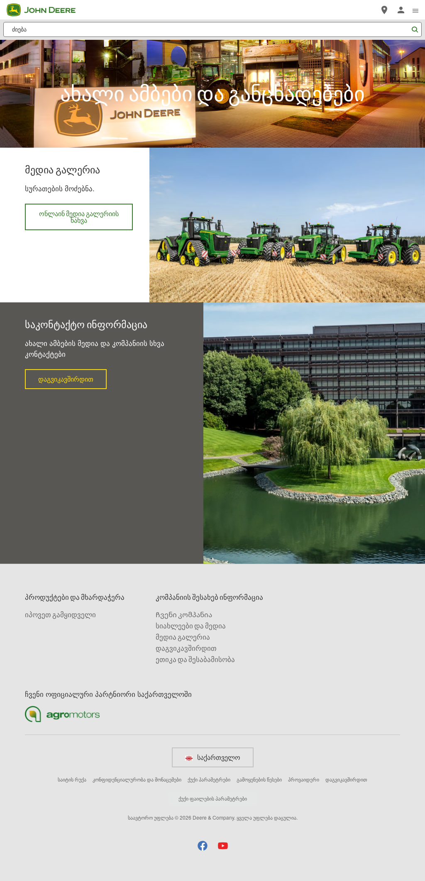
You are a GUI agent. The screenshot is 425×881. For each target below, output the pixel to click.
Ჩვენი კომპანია (184, 614)
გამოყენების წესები (259, 779)
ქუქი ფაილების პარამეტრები (212, 798)
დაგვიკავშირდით (72, 382)
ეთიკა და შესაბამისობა (195, 659)
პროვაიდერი (303, 779)
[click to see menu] (415, 10)
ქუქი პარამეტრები (209, 779)
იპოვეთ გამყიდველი (60, 614)
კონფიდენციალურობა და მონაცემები (137, 779)
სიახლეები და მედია (191, 625)
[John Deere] (46, 10)
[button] (203, 845)
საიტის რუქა (72, 779)
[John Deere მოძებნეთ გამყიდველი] (384, 10)
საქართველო (218, 757)
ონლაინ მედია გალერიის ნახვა (79, 219)
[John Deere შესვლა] (401, 10)
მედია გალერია (183, 637)
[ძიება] (415, 29)
